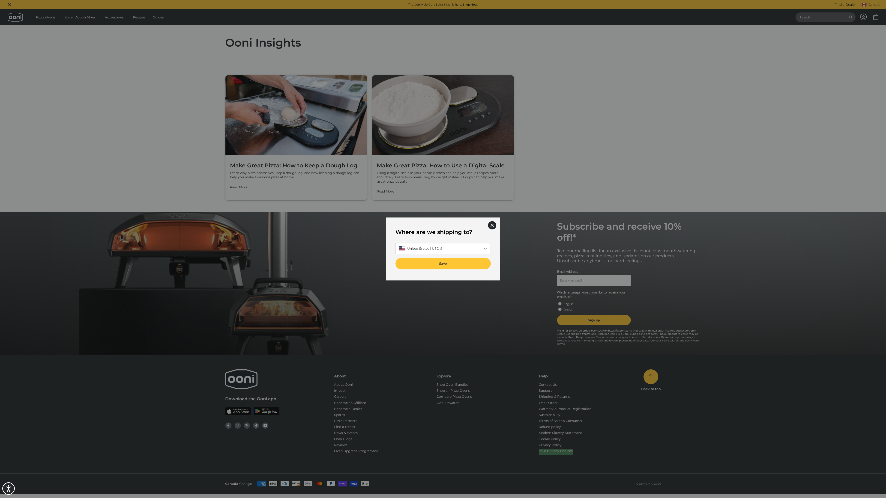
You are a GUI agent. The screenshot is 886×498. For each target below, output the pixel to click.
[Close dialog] (492, 225)
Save (443, 264)
